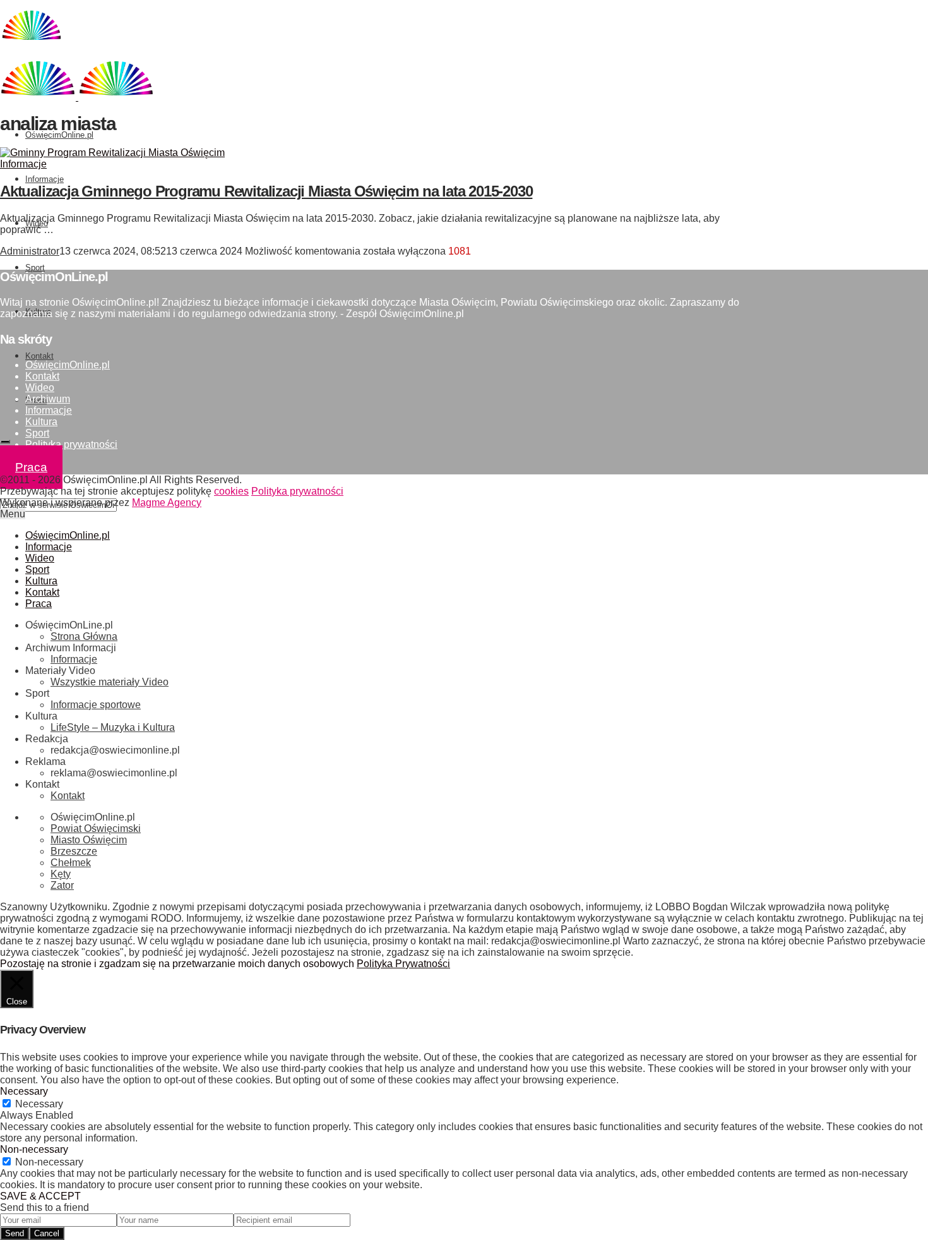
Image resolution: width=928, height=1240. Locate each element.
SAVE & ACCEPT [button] (40, 1196)
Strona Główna (84, 636)
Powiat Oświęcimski (96, 828)
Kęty (61, 874)
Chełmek (71, 862)
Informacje (44, 179)
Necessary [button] (24, 1091)
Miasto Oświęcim (89, 839)
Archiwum (47, 399)
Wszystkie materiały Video (110, 682)
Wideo (39, 387)
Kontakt (39, 356)
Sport (35, 267)
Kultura (41, 421)
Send (14, 1233)
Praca (31, 467)
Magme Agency (166, 502)
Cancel (46, 1233)
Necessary (39, 1104)
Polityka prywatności (71, 444)
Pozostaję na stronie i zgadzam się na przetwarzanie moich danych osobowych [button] (177, 963)
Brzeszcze (74, 851)
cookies (231, 491)
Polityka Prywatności (403, 963)
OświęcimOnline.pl (59, 135)
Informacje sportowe (96, 704)
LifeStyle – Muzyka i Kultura (113, 727)
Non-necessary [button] (34, 1149)
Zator (62, 885)
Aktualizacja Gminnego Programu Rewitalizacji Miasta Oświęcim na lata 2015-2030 (266, 191)
